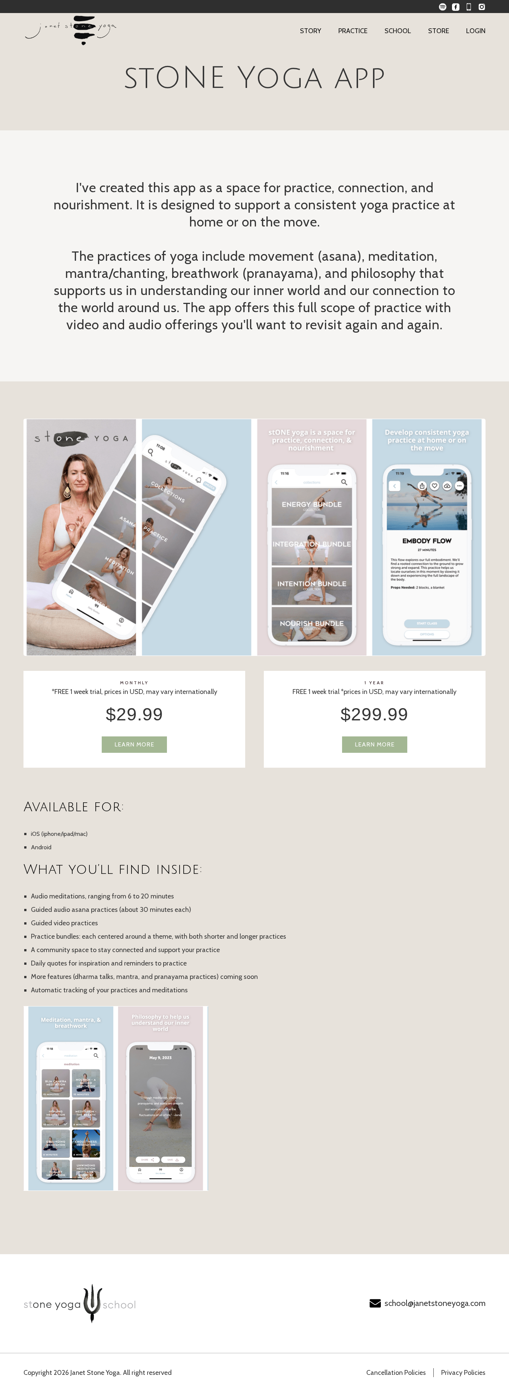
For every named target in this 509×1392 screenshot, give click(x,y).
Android (41, 847)
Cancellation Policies (396, 1373)
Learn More (134, 744)
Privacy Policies (463, 1373)
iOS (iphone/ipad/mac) (59, 833)
